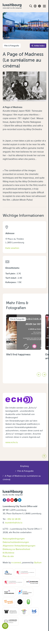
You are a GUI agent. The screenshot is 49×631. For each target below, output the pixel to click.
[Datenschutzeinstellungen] (5, 626)
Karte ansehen (12, 247)
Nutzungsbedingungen (14, 538)
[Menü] (44, 6)
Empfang (24, 466)
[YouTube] (12, 500)
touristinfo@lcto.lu (13, 522)
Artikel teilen (39, 45)
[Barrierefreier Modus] (35, 6)
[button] (39, 374)
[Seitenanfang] (44, 456)
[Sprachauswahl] (39, 6)
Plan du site (8, 556)
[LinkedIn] (19, 500)
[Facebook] (4, 500)
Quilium (38, 562)
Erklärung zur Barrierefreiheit (16, 549)
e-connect (16, 562)
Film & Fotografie (25, 470)
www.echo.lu (11, 442)
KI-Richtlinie (8, 552)
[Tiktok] (16, 500)
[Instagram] (8, 500)
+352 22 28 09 (13, 518)
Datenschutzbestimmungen (16, 542)
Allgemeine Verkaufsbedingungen (19, 545)
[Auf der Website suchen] (30, 6)
